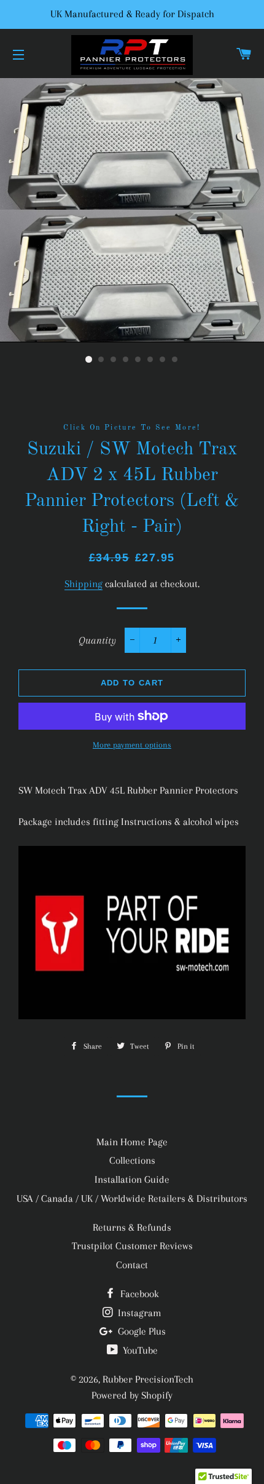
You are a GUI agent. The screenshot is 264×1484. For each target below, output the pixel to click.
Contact (132, 1265)
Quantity (97, 640)
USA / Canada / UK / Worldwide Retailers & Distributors (132, 1198)
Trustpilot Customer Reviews (132, 1246)
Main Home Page (132, 1142)
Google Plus (140, 1331)
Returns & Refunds (132, 1227)
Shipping (83, 584)
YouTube (139, 1350)
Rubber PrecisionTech (148, 1379)
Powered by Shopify (132, 1395)
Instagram (138, 1313)
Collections (132, 1160)
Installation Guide (132, 1179)
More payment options (132, 744)
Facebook (138, 1294)
